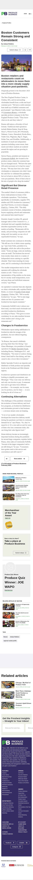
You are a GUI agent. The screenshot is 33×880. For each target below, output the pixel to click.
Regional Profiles (6, 23)
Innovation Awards (22, 801)
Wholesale (5, 786)
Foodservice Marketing (8, 807)
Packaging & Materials (7, 803)
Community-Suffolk (8, 158)
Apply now (7, 518)
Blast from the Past (6, 776)
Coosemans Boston (10, 112)
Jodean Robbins (8, 44)
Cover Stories (5, 774)
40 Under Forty (22, 795)
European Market (22, 776)
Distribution (5, 778)
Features (4, 773)
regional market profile (10, 640)
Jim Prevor (21, 773)
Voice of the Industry (23, 780)
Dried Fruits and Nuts (7, 805)
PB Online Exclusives (7, 784)
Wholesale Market (22, 778)
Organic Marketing (6, 809)
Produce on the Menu (23, 782)
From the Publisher (23, 774)
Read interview (8, 590)
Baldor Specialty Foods (19, 349)
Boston (6, 637)
